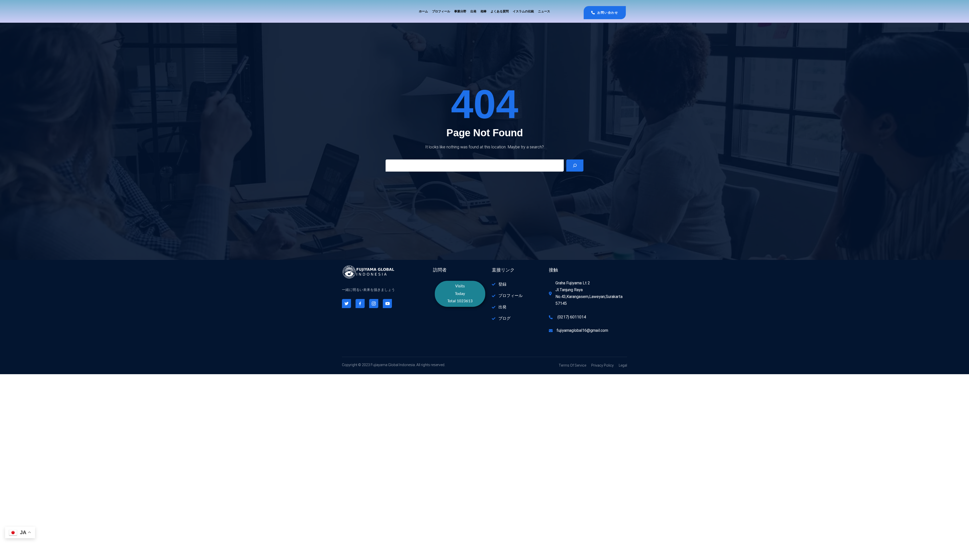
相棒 (483, 11)
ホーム (423, 11)
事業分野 (460, 11)
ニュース (544, 11)
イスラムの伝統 (523, 11)
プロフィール (441, 11)
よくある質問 (500, 11)
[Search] (574, 165)
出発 (473, 11)
